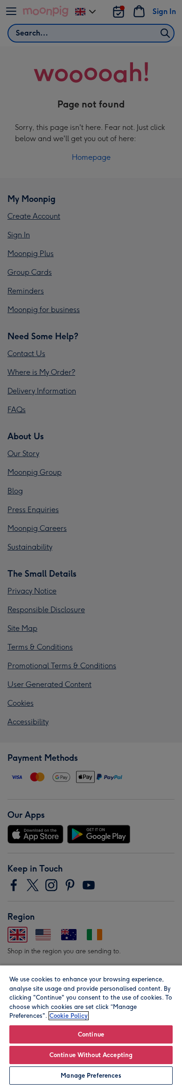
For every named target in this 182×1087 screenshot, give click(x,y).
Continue (91, 1034)
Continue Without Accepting (91, 1054)
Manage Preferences (91, 1075)
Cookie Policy (68, 1015)
